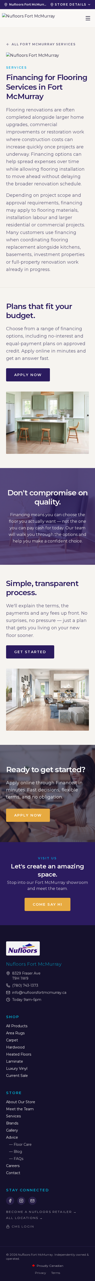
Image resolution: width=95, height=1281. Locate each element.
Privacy (40, 1273)
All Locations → (24, 1218)
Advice (12, 1137)
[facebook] (10, 1201)
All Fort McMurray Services (44, 44)
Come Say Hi (47, 904)
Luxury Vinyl (16, 1068)
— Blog (15, 1151)
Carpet (12, 1040)
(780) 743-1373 (25, 985)
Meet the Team (20, 1109)
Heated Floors (18, 1054)
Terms (55, 1273)
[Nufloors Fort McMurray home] (28, 18)
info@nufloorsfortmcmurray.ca (39, 992)
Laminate (14, 1061)
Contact (13, 1173)
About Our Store (20, 1102)
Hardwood (15, 1047)
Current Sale (17, 1075)
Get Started (30, 652)
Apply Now (28, 375)
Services (13, 1116)
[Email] (32, 1201)
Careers (13, 1165)
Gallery (12, 1130)
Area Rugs (15, 1033)
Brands (12, 1123)
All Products (16, 1026)
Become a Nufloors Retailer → (41, 1212)
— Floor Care (20, 1144)
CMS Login (23, 1226)
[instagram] (21, 1201)
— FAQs (16, 1158)
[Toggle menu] (88, 18)
